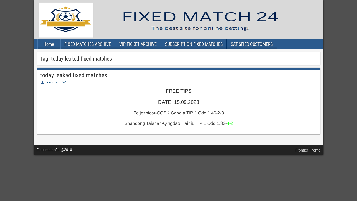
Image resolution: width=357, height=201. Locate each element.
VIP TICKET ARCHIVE (138, 44)
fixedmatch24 (55, 82)
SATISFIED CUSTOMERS (252, 44)
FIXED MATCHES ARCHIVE (87, 44)
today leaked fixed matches (73, 75)
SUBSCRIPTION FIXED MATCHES (194, 44)
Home (49, 44)
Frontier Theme (307, 150)
